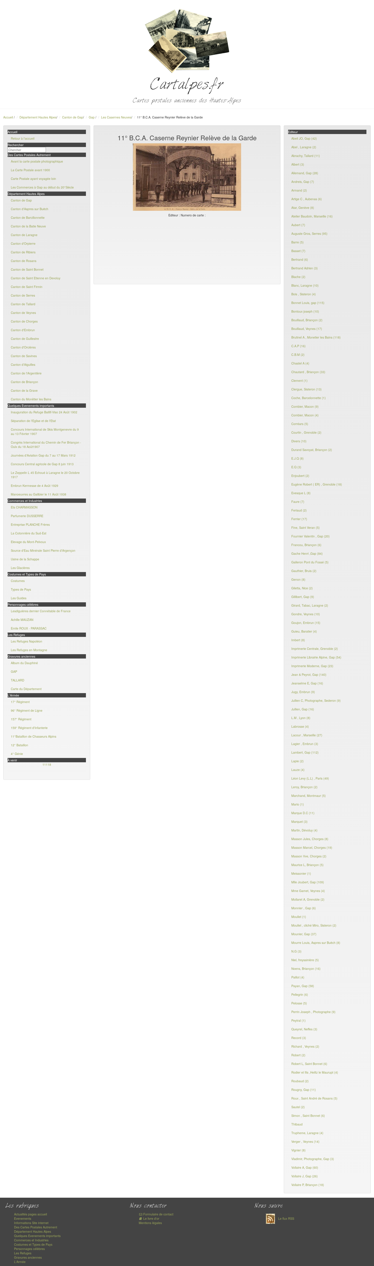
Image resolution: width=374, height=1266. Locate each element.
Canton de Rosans (23, 261)
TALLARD (17, 680)
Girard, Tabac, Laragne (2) (309, 605)
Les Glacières (20, 568)
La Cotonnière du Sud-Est (28, 533)
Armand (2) (299, 190)
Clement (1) (299, 380)
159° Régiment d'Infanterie (29, 728)
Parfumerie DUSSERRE (27, 516)
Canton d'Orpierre (23, 243)
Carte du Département (26, 689)
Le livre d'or (150, 1218)
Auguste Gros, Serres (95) (309, 233)
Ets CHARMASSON (24, 507)
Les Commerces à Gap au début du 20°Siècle (42, 187)
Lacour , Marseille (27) (306, 735)
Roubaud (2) (300, 1081)
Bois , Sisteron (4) (303, 294)
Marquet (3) (299, 821)
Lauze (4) (298, 769)
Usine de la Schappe (25, 559)
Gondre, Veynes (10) (305, 614)
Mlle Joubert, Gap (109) (307, 882)
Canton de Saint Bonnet (27, 269)
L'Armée (20, 1262)
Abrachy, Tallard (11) (305, 155)
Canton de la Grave (24, 390)
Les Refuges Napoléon (26, 641)
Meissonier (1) (301, 873)
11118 (46, 764)
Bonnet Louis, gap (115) (307, 303)
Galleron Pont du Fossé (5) (310, 562)
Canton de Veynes (23, 312)
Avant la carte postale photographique (37, 161)
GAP (14, 671)
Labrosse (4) (300, 726)
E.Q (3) (296, 467)
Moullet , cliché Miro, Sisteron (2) (313, 925)
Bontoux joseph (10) (305, 311)
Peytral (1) (298, 1020)
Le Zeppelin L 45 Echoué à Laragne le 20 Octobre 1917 (45, 474)
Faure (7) (297, 501)
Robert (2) (298, 1055)
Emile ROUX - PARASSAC (29, 628)
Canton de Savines (24, 356)
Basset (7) (298, 251)
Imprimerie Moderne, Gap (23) (312, 666)
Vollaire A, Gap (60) (304, 1167)
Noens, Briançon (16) (306, 968)
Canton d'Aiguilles (23, 364)
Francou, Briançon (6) (306, 545)
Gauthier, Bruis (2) (303, 571)
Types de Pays (21, 589)
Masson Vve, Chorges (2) (308, 856)
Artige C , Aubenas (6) (306, 199)
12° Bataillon (19, 745)
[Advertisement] (187, 249)
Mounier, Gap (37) (303, 934)
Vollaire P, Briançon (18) (307, 1185)
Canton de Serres (23, 295)
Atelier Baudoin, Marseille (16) (312, 216)
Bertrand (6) (299, 259)
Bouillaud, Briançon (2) (306, 320)
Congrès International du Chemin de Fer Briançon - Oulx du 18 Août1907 (46, 444)
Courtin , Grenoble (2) (306, 432)
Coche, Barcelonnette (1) (308, 398)
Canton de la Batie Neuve (28, 226)
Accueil (8, 117)
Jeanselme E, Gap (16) (307, 683)
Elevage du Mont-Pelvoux (28, 542)
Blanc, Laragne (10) (305, 285)
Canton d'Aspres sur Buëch (29, 209)
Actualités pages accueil (30, 1214)
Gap (92, 117)
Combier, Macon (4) (305, 415)
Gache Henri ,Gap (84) (307, 553)
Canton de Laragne (24, 235)
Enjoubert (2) (300, 475)
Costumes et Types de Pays (33, 1244)
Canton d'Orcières (23, 347)
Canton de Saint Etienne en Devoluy (35, 278)
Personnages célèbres (29, 1249)
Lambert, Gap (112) (305, 752)
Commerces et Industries (31, 1240)
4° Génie (17, 753)
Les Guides (18, 598)
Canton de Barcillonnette (28, 217)
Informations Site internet (31, 1223)
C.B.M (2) (298, 354)
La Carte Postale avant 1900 (30, 170)
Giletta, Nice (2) (302, 588)
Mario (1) (297, 804)
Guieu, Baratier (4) (304, 631)
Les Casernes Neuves (116, 117)
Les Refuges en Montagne (29, 650)
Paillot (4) (297, 977)
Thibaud (297, 1124)
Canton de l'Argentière (26, 373)
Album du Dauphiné (24, 663)
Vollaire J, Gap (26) (304, 1176)
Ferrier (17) (299, 519)
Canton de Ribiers (23, 252)
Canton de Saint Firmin (26, 287)
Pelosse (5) (299, 1003)
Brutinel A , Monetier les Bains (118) (316, 337)
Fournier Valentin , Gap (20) (310, 536)
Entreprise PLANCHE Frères (30, 524)
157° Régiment (21, 719)
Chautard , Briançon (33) (308, 372)
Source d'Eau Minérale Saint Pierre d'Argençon (43, 550)
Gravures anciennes (28, 1257)
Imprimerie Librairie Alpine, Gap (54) (316, 657)
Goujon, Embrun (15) (305, 622)
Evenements (22, 1218)
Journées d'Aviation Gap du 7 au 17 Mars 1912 (43, 455)
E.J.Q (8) (297, 458)
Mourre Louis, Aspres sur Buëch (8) (315, 942)
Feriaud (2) (299, 510)
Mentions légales (150, 1223)
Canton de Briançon (24, 382)
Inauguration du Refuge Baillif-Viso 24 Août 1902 (44, 412)
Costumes (18, 581)
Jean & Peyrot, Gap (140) (308, 674)
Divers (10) (298, 441)
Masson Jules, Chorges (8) (309, 839)
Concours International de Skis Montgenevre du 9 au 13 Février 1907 (45, 431)
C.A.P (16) (298, 346)
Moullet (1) (298, 916)
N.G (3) (296, 951)
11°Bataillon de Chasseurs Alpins (33, 736)
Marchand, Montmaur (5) (308, 795)
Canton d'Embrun (23, 330)
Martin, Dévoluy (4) (304, 830)
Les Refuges (22, 1253)
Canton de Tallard (23, 304)
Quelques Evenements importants (37, 1236)
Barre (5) (297, 242)
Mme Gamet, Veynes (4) (308, 891)
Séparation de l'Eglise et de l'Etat (33, 421)
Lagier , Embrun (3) (304, 744)
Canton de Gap (72, 117)
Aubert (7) (298, 225)
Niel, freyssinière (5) (305, 960)
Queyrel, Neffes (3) (304, 1029)
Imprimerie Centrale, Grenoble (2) (314, 648)
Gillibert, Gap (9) (302, 597)
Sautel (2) (298, 1107)
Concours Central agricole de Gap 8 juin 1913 (42, 464)
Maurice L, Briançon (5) (307, 865)
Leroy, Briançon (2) (304, 787)
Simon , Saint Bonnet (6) (308, 1115)
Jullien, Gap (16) (302, 709)
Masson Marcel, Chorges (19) (311, 847)
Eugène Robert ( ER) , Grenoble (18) (316, 484)
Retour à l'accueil (22, 138)
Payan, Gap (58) (302, 986)
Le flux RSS (285, 1218)
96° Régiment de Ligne (26, 710)
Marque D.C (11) (302, 813)
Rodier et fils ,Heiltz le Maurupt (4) (314, 1072)
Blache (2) (298, 277)
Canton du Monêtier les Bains (31, 399)
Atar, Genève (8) (302, 207)
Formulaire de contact (157, 1214)
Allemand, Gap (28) (304, 173)
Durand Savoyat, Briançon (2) (311, 450)
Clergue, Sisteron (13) (306, 389)
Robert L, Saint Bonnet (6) (309, 1063)
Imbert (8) (298, 640)
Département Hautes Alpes (37, 117)
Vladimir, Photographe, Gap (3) (312, 1159)
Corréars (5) (299, 424)
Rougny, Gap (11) (303, 1089)
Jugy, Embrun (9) (303, 692)
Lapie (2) (297, 761)
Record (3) (298, 1038)
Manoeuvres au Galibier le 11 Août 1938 (38, 494)
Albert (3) (297, 164)
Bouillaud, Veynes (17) (306, 328)
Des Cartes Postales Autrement (35, 1227)
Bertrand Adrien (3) (304, 268)
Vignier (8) (298, 1150)
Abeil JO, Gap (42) (304, 138)
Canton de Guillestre (25, 338)
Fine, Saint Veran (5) (305, 527)
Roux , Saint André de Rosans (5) (314, 1098)
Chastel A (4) (300, 363)
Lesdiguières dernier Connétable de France (41, 611)
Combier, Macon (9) (305, 406)
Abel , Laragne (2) (303, 147)
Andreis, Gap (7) (302, 181)
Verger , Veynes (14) (305, 1141)
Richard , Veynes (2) (305, 1046)
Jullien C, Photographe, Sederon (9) (316, 700)
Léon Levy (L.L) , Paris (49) (310, 778)
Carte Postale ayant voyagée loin (33, 178)
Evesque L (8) (301, 493)
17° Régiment (20, 702)
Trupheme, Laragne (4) (307, 1133)
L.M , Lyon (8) (300, 718)
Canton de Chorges (24, 321)
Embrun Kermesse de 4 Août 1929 (34, 485)
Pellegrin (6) (299, 994)
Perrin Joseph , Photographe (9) (313, 1012)
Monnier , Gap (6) (303, 908)
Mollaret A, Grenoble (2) (307, 899)
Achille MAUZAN (22, 619)
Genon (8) (298, 579)
